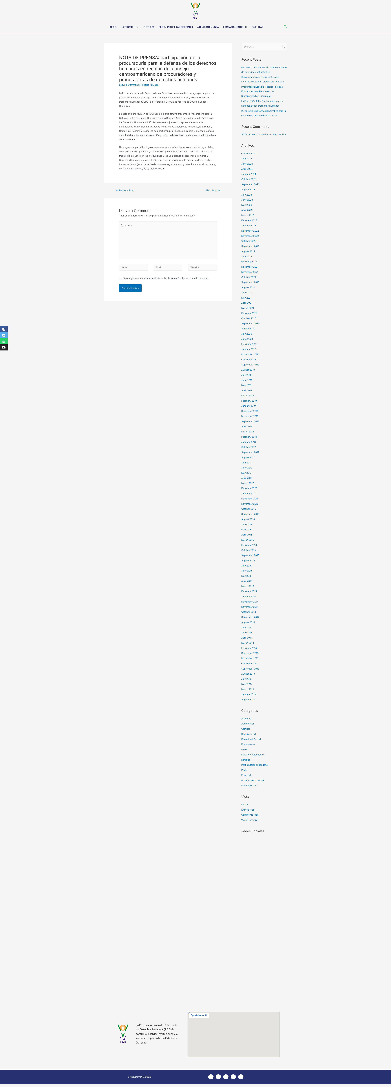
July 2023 (246, 194)
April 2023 (247, 210)
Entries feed (247, 809)
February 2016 (249, 545)
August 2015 (248, 560)
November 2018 (249, 416)
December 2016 (249, 498)
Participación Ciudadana (254, 764)
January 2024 (248, 174)
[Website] (202, 267)
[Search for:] (264, 46)
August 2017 (248, 457)
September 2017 (250, 452)
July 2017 (246, 462)
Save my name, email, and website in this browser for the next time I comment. (165, 278)
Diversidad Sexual (251, 739)
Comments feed (250, 814)
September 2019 (250, 364)
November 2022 (250, 235)
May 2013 (246, 684)
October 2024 (248, 153)
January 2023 (248, 225)
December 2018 (249, 411)
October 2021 (248, 277)
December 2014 (250, 601)
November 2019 (249, 354)
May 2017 (246, 472)
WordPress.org (249, 819)
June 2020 (247, 339)
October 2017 (248, 447)
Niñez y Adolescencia (253, 754)
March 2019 (247, 395)
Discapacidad (248, 734)
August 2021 (248, 287)
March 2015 (247, 586)
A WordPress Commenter (255, 134)
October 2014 (248, 611)
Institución (128, 27)
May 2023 (246, 204)
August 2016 (248, 519)
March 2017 (247, 483)
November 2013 (250, 658)
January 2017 (248, 493)
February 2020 (249, 344)
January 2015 (248, 596)
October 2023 (248, 179)
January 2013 (248, 694)
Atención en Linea (208, 27)
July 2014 (246, 627)
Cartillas (257, 27)
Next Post (213, 190)
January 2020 (248, 349)
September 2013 (250, 668)
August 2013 (248, 673)
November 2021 (249, 271)
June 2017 (246, 467)
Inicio (113, 27)
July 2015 (246, 565)
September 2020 (250, 323)
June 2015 (246, 570)
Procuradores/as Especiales (176, 27)
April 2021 (246, 302)
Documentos (248, 744)
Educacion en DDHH (235, 27)
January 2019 (248, 405)
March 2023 (247, 215)
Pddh (244, 770)
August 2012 (248, 699)
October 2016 (248, 508)
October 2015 (248, 550)
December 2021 (249, 266)
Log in (244, 804)
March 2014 (247, 642)
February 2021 (249, 313)
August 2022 (248, 251)
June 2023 (247, 199)
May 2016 (246, 529)
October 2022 (248, 241)
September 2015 (250, 555)
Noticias (149, 27)
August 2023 (248, 189)
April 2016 (246, 534)
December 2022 (250, 230)
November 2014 (250, 606)
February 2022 (249, 261)
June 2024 (247, 163)
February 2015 (249, 591)
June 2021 (246, 292)
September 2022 (250, 246)
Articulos (246, 718)
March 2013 (247, 689)
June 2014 (247, 632)
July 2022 (246, 256)
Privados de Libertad (252, 780)
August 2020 (248, 328)
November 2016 (249, 503)
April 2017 (246, 478)
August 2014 (248, 622)
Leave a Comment (129, 84)
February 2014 (249, 648)
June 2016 (246, 524)
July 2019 (246, 375)
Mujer (244, 749)
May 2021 (246, 297)
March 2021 (247, 308)
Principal (246, 775)
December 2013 (250, 653)
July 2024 (246, 158)
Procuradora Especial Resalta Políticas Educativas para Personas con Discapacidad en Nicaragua (262, 91)
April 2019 (246, 390)
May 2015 (246, 575)
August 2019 (248, 369)
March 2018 (247, 431)
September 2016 (250, 514)
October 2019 (248, 359)
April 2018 (246, 426)
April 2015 (246, 581)
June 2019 (246, 380)
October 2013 (248, 663)
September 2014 (250, 617)
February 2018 (249, 436)
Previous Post (124, 190)
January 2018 (248, 442)
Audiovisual (247, 723)
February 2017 (249, 488)
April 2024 (247, 168)
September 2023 (250, 184)
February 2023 (249, 220)
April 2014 (246, 637)
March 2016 (247, 539)
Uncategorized (249, 785)
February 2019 (249, 400)
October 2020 (248, 318)
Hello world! (279, 134)
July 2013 (246, 678)
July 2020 (246, 333)
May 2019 (246, 385)
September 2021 (250, 282)
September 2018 (250, 421)
